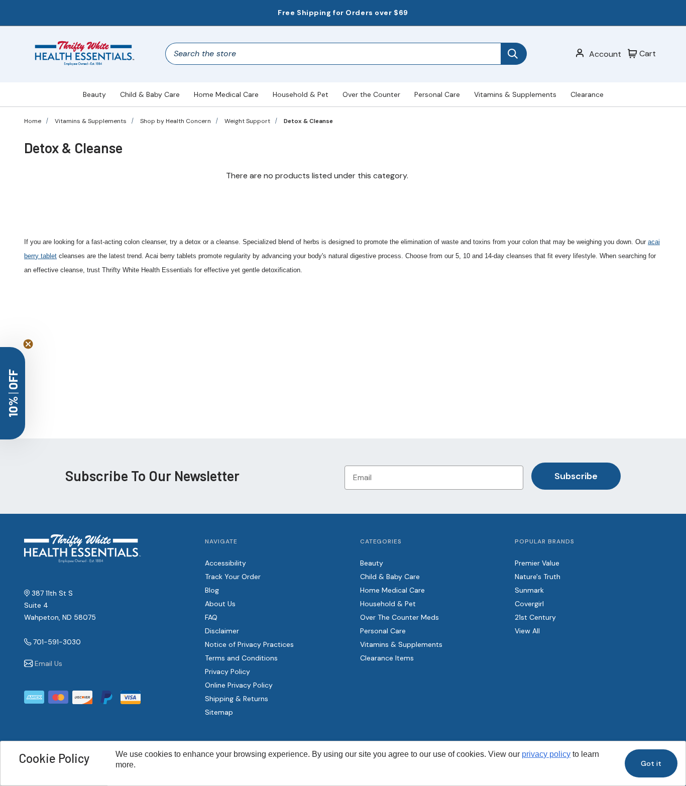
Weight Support (247, 121)
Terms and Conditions (241, 657)
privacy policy (546, 754)
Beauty (94, 94)
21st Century (535, 617)
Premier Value (537, 563)
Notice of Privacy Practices (249, 644)
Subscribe (576, 476)
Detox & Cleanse (308, 121)
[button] (12, 393)
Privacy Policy (227, 671)
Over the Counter (371, 94)
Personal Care (437, 94)
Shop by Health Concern (175, 121)
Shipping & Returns (236, 698)
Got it (651, 763)
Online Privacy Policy (239, 685)
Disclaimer (222, 630)
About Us (220, 603)
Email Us (48, 663)
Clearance (587, 94)
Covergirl (529, 603)
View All (527, 630)
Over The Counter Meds (399, 617)
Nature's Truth (537, 576)
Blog (212, 590)
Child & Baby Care (150, 94)
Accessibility (225, 563)
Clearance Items (387, 657)
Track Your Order (233, 576)
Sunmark (529, 590)
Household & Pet (300, 94)
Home (32, 121)
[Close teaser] (28, 344)
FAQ (211, 617)
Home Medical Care (226, 94)
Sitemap (219, 712)
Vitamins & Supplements (515, 94)
